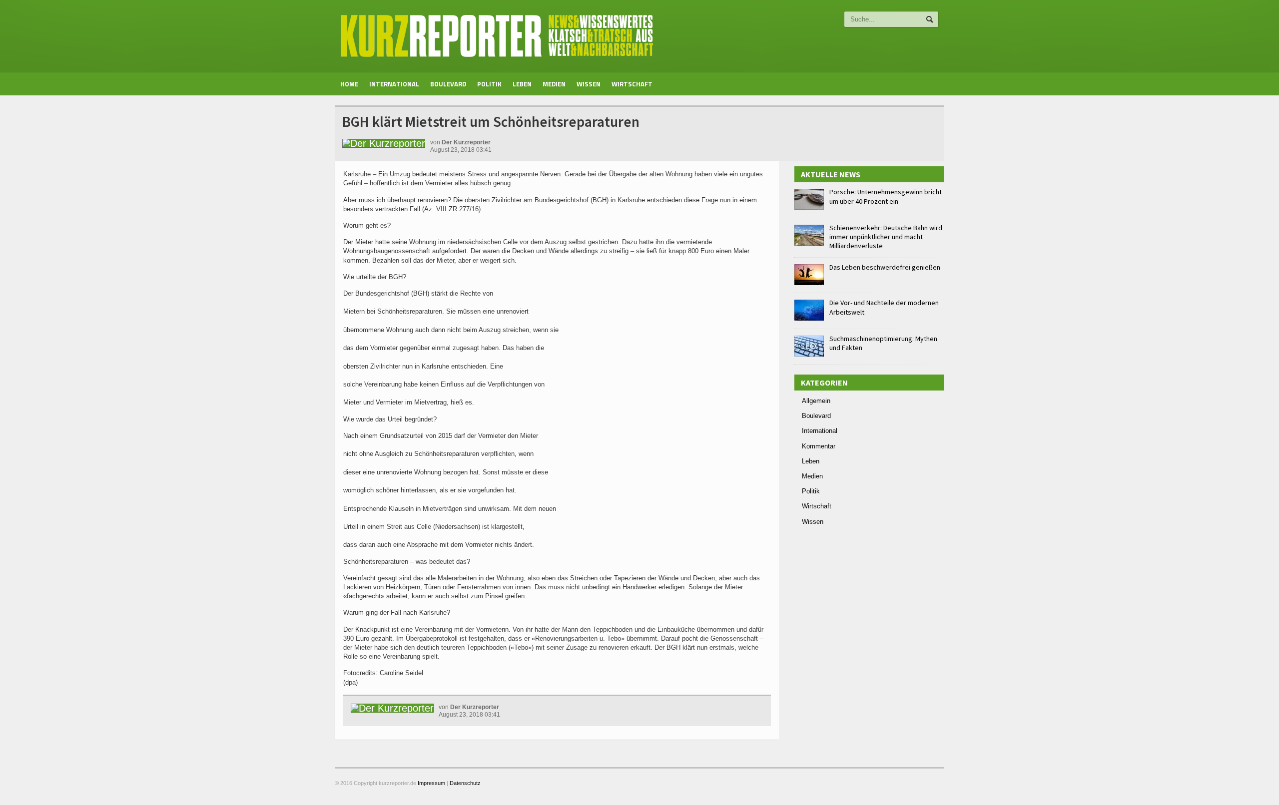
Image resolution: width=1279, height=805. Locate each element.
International (394, 84)
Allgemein (816, 400)
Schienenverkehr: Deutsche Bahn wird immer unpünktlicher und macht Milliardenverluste (885, 236)
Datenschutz (465, 783)
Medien (554, 84)
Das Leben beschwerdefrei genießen (884, 267)
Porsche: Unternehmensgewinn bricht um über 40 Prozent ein (885, 196)
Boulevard (448, 84)
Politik (489, 84)
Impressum (431, 783)
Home (349, 84)
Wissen (589, 84)
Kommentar (818, 446)
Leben (522, 84)
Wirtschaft (632, 84)
